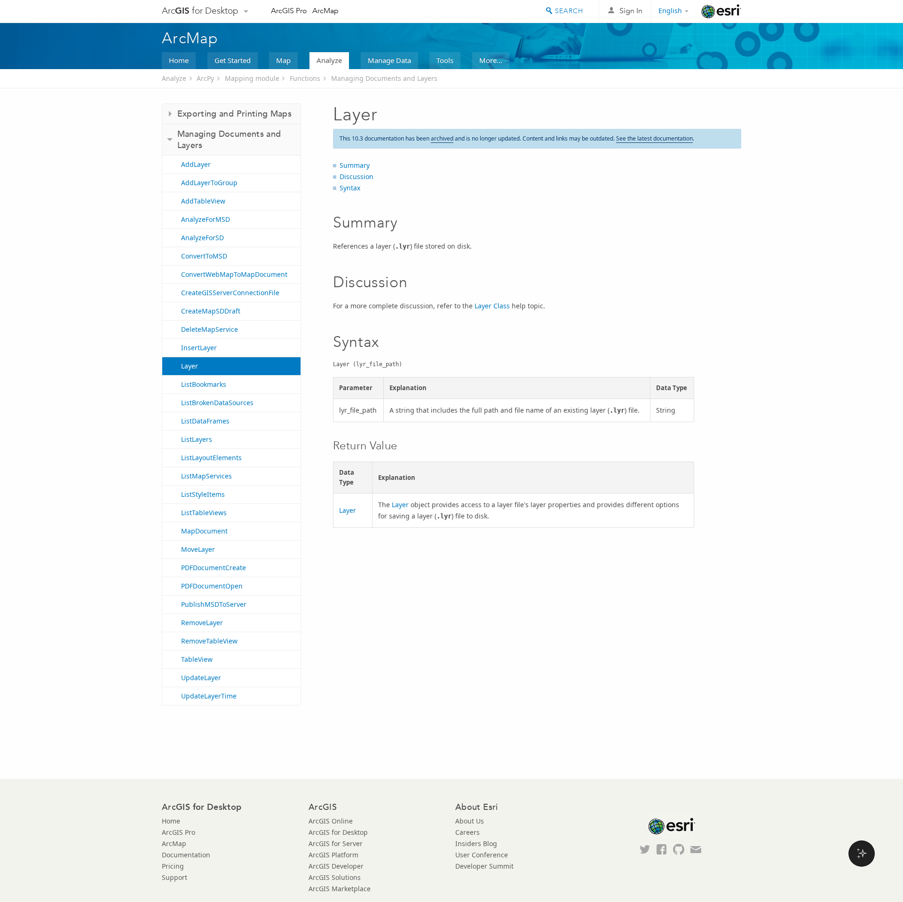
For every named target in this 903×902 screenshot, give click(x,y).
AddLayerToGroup (209, 182)
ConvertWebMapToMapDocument (234, 274)
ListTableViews (204, 512)
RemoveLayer (202, 622)
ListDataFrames (205, 420)
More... (490, 60)
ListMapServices (206, 475)
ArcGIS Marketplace (340, 888)
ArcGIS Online (331, 820)
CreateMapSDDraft (210, 310)
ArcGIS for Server (336, 843)
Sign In (630, 10)
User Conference (481, 854)
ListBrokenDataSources (217, 402)
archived (442, 138)
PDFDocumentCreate (213, 567)
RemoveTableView (209, 640)
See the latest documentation (654, 138)
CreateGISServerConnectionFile (230, 292)
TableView (197, 659)
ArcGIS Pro (289, 10)
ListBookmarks (203, 384)
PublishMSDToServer (213, 604)
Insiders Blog (476, 843)
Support (174, 877)
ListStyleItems (203, 494)
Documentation (186, 854)
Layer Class (492, 305)
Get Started (232, 60)
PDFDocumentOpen (212, 585)
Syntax (350, 187)
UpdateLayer (201, 677)
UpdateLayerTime (209, 695)
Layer (189, 365)
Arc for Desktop (200, 10)
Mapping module (252, 78)
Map (283, 60)
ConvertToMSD (204, 255)
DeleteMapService (209, 329)
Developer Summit (484, 866)
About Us (469, 820)
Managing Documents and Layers (384, 78)
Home (179, 60)
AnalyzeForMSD (205, 219)
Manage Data (389, 60)
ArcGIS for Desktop (338, 832)
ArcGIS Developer (336, 866)
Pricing (173, 866)
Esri (721, 11)
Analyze (329, 60)
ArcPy (205, 78)
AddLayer (196, 164)
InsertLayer (199, 347)
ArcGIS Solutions (335, 877)
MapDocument (204, 530)
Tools (444, 60)
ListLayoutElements (211, 457)
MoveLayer (198, 549)
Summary (355, 165)
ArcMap (325, 10)
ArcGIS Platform (333, 854)
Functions (305, 78)
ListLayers (196, 439)
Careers (467, 832)
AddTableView (203, 200)
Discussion (356, 176)
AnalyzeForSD (202, 237)
